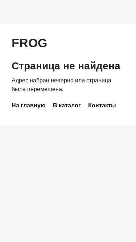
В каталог (67, 105)
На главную (29, 105)
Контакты (102, 105)
